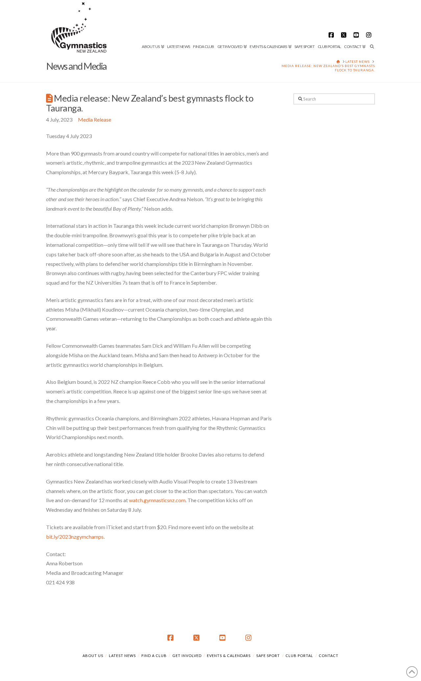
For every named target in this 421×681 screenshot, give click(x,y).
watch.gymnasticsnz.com (157, 500)
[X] (344, 35)
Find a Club (154, 655)
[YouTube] (357, 35)
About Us (93, 655)
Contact (328, 655)
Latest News (122, 655)
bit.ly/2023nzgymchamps (75, 536)
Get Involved (187, 655)
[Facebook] (332, 35)
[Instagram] (369, 35)
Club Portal (299, 655)
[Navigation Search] (371, 24)
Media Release (94, 119)
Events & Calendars (229, 655)
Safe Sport (268, 655)
